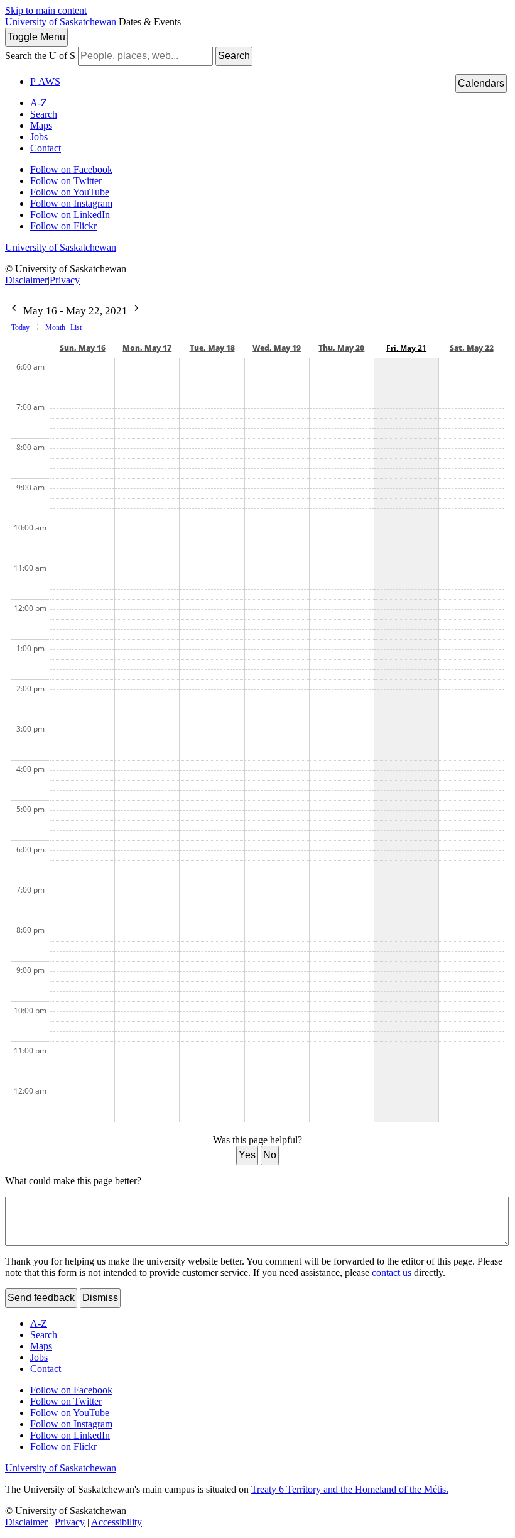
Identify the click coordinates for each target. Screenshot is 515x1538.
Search (234, 55)
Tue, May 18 (212, 348)
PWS (45, 81)
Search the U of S (40, 55)
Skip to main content (46, 10)
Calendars (481, 83)
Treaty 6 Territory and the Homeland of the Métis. (349, 1489)
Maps (41, 125)
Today (20, 327)
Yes (247, 1155)
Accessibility (116, 1522)
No (269, 1155)
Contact (45, 148)
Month (55, 327)
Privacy (65, 280)
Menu (36, 36)
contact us (391, 1272)
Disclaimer (26, 280)
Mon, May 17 (146, 348)
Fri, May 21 (406, 348)
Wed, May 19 (276, 348)
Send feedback (41, 1297)
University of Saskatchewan (60, 21)
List (76, 327)
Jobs (39, 136)
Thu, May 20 (341, 348)
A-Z (38, 102)
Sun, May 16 (83, 348)
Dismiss (100, 1297)
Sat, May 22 (472, 348)
